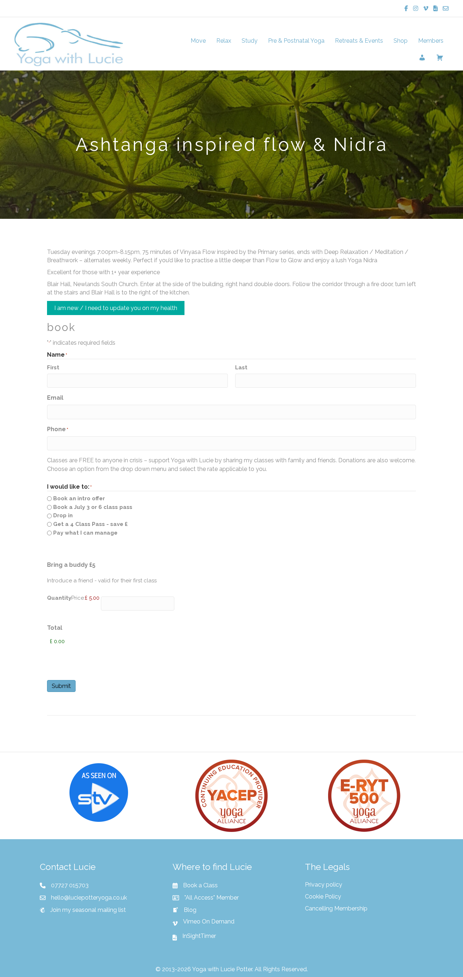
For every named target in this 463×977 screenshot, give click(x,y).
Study (250, 40)
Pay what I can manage (85, 533)
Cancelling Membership (336, 908)
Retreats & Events (359, 40)
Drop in (63, 515)
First (53, 367)
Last (241, 367)
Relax (223, 40)
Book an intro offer (79, 498)
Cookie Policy (323, 896)
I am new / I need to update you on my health (115, 308)
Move (198, 40)
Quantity (59, 598)
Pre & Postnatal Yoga (296, 40)
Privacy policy (323, 884)
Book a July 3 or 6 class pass (92, 507)
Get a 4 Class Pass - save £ (90, 524)
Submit (61, 686)
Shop (401, 40)
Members (430, 40)
